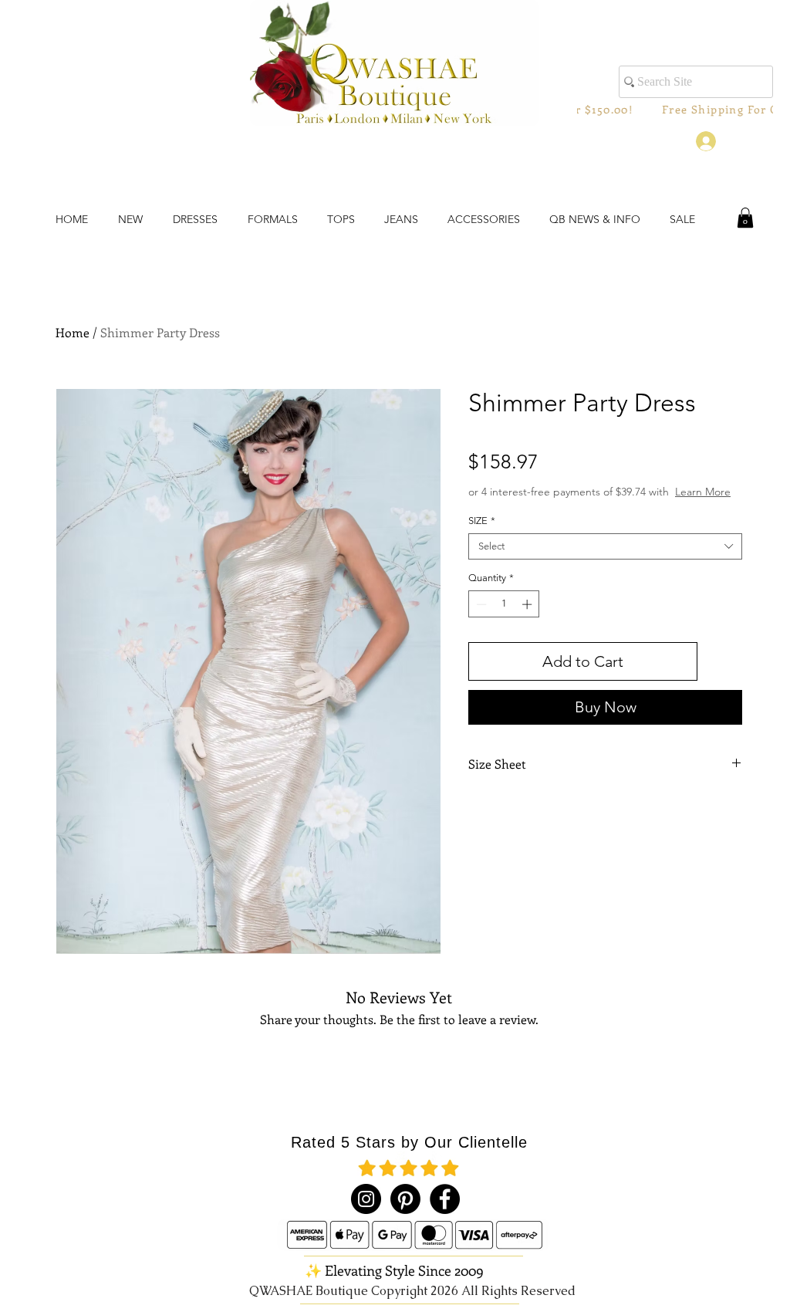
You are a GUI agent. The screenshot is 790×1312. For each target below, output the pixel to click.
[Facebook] (445, 1199)
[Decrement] (480, 604)
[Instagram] (366, 1199)
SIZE (481, 520)
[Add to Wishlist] (723, 661)
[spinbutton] (504, 604)
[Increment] (528, 604)
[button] (745, 218)
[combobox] (605, 546)
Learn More (703, 492)
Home (72, 332)
